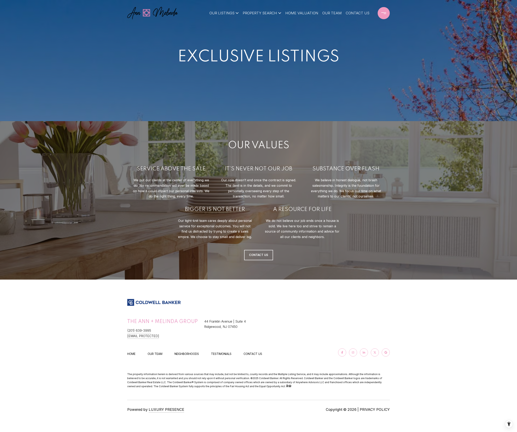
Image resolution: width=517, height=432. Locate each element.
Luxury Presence (166, 409)
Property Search (260, 13)
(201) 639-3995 (139, 330)
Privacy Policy (375, 409)
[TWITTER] (375, 352)
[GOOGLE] (386, 352)
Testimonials (221, 353)
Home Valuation (301, 13)
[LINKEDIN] (364, 352)
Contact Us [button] (258, 255)
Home (131, 353)
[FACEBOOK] (342, 352)
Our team (155, 353)
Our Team (332, 13)
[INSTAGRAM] (353, 352)
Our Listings (221, 13)
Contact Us (253, 353)
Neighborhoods (186, 353)
